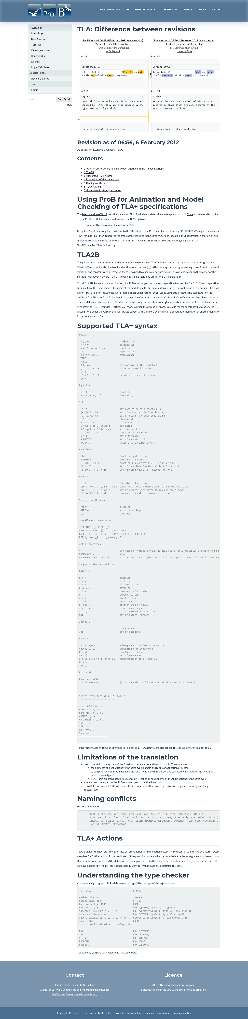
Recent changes (40, 78)
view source (135, 40)
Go (59, 99)
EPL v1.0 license (176, 989)
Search (67, 99)
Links (202, 9)
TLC (149, 267)
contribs (125, 43)
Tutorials (36, 44)
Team (216, 9)
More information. (196, 989)
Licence (35, 61)
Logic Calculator (40, 67)
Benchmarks (38, 55)
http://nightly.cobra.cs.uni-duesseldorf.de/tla (109, 224)
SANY (118, 262)
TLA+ (119, 149)
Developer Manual (41, 50)
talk (117, 43)
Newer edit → (184, 51)
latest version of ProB (94, 214)
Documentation (139, 9)
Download (169, 9)
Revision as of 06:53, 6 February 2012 (105, 40)
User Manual (38, 39)
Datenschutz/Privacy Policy (81, 994)
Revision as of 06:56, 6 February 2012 (176, 40)
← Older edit (113, 51)
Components (108, 9)
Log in (34, 89)
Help (69, 104)
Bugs (188, 9)
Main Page (37, 33)
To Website (58, 994)
